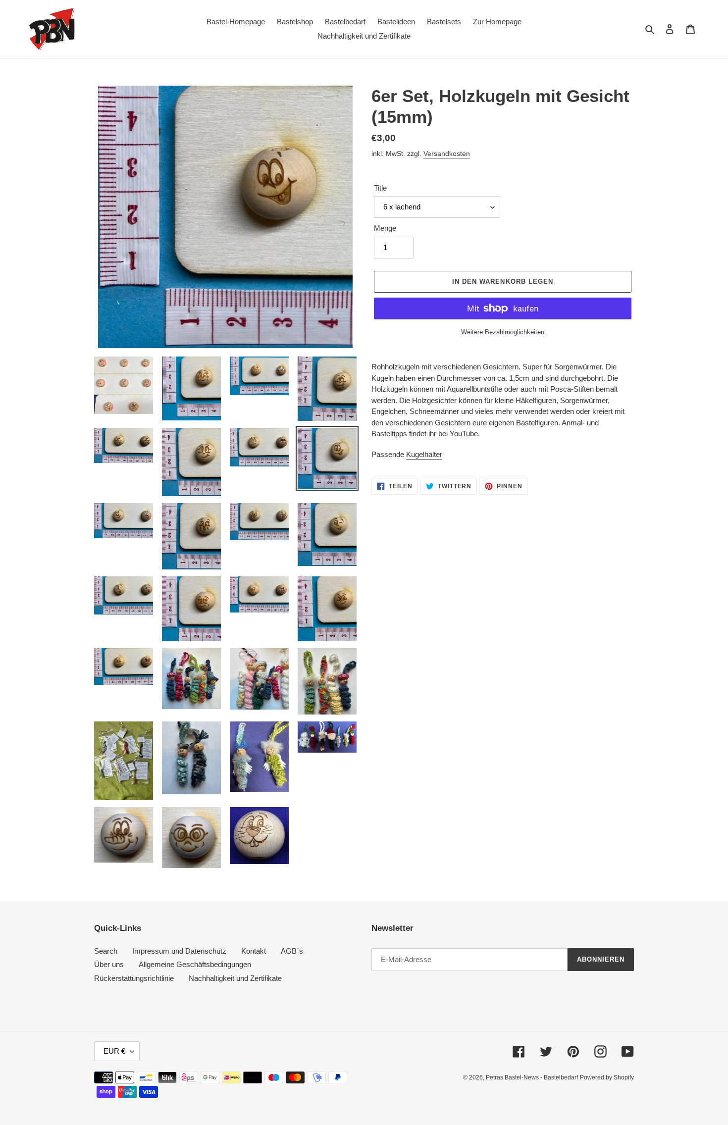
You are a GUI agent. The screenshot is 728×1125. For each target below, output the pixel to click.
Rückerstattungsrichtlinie (134, 978)
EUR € (114, 1051)
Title (380, 188)
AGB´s (292, 951)
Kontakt (253, 951)
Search (105, 951)
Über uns (109, 964)
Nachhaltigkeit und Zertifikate (235, 978)
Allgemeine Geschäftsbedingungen (195, 964)
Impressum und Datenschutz (179, 951)
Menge (385, 228)
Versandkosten (446, 153)
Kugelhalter (424, 454)
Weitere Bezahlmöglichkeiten (502, 332)
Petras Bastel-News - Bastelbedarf (532, 1077)
